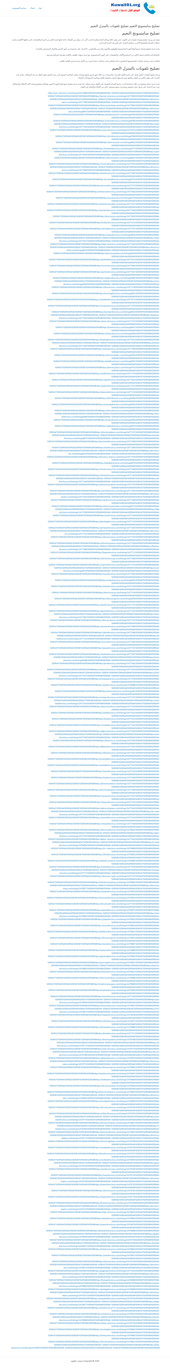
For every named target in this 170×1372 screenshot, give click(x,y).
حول (40, 8)
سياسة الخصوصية (19, 8)
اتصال (32, 8)
